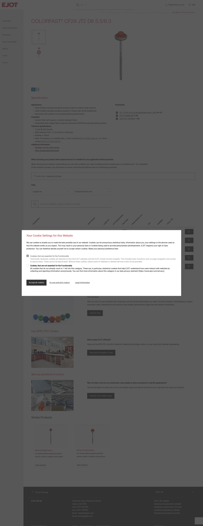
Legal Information (82, 282)
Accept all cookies (36, 283)
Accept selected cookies (59, 283)
